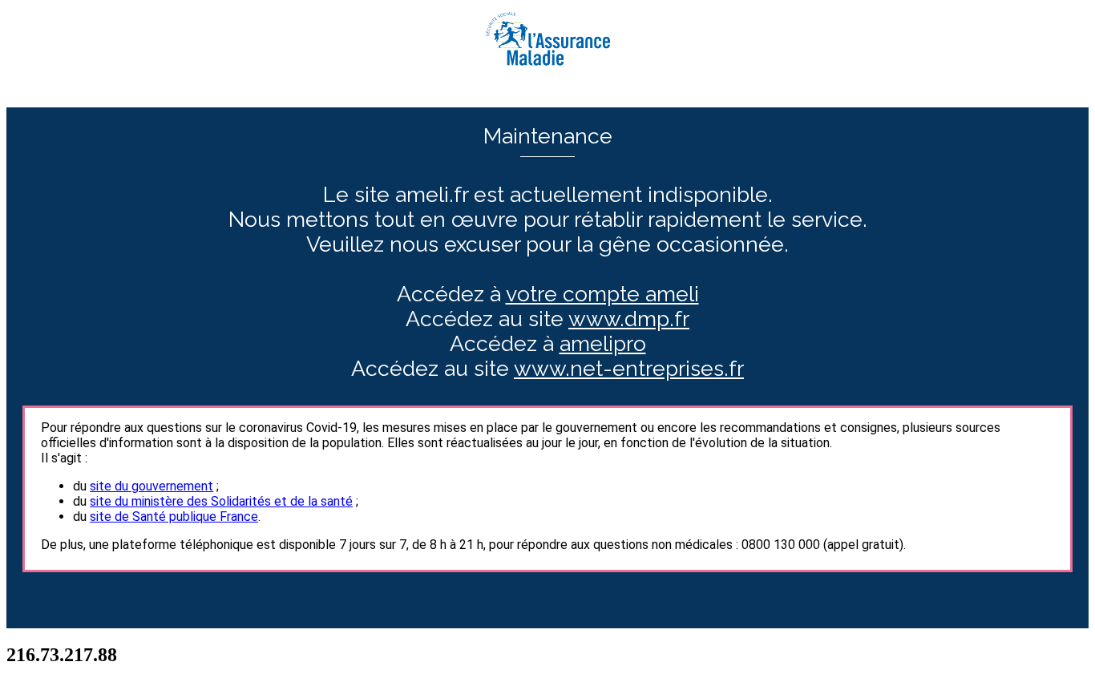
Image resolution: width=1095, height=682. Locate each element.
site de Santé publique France (174, 516)
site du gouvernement (151, 486)
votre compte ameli (602, 293)
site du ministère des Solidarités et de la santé (221, 501)
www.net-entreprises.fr (629, 368)
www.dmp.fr (628, 318)
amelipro (603, 343)
